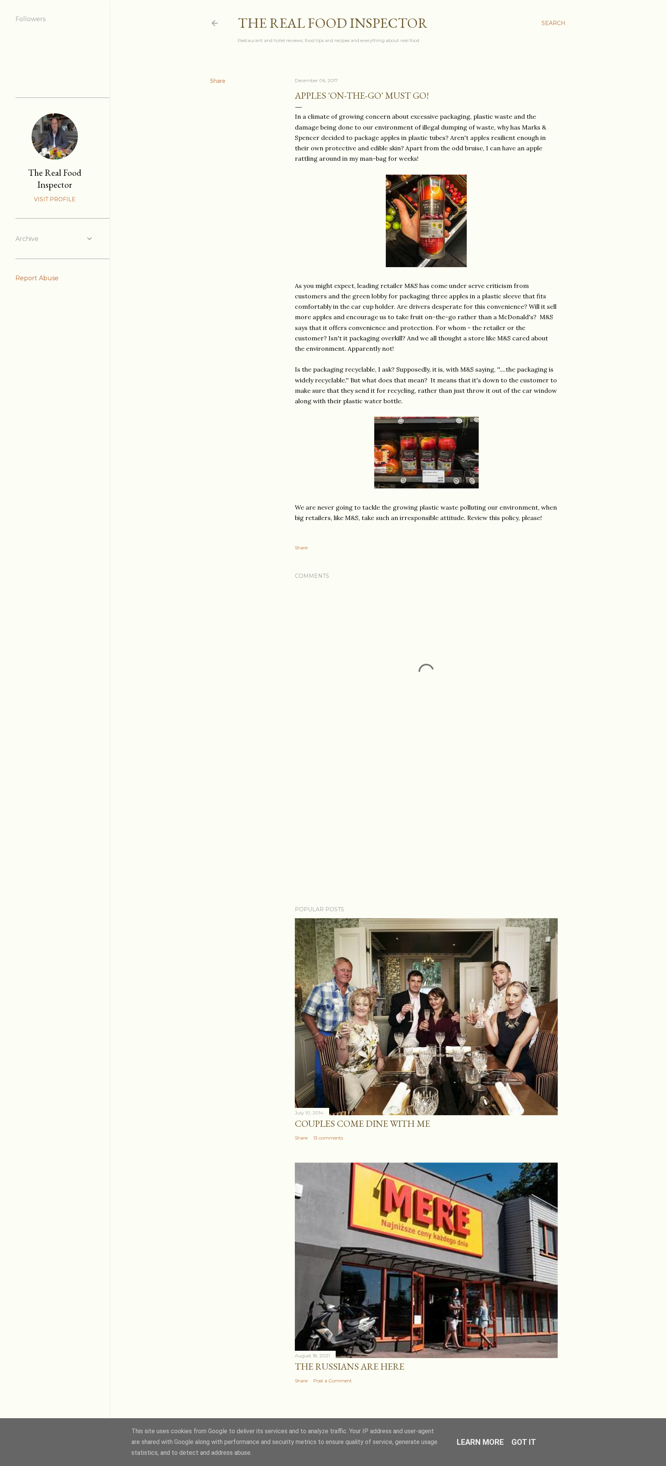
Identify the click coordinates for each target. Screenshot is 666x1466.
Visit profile (55, 199)
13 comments (328, 1138)
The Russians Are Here (349, 1366)
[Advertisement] (426, 833)
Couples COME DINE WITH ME (362, 1123)
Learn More (480, 1442)
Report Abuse (37, 278)
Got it (523, 1442)
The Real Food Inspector (333, 23)
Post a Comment (332, 1381)
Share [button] (217, 80)
